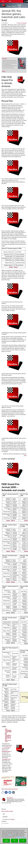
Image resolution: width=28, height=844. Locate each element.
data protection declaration (21, 837)
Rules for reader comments (7, 811)
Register (13, 819)
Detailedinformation (6, 840)
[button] (10, 1)
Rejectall (14, 840)
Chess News (11, 6)
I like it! (19, 23)
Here (9, 834)
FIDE (25, 455)
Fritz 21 (4, 58)
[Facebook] (6, 792)
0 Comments (23, 23)
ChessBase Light (6, 759)
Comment (4, 821)
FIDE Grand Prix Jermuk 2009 (11, 789)
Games (11, 267)
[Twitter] (10, 792)
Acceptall (22, 840)
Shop (3, 1)
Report (16, 267)
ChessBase (10, 797)
